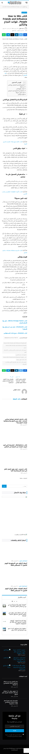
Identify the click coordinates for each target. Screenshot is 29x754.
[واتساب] (4, 34)
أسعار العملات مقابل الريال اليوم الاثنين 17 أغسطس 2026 (16, 589)
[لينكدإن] (17, 34)
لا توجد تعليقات (20, 31)
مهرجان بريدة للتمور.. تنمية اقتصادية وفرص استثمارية (8, 381)
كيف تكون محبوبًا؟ (20, 93)
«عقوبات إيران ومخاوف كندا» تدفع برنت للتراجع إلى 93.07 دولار (17, 629)
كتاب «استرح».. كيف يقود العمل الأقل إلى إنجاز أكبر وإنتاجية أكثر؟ (15, 470)
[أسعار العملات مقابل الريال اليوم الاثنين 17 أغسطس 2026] (14, 576)
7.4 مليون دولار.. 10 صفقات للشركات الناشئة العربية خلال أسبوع (10, 692)
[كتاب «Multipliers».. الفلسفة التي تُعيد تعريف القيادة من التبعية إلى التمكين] (14, 435)
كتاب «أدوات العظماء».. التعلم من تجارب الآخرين (14, 192)
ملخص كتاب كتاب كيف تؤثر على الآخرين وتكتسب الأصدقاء (15, 363)
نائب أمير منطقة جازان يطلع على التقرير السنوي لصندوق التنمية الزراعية (17, 614)
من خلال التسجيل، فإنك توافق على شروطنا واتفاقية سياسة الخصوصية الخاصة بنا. (13, 735)
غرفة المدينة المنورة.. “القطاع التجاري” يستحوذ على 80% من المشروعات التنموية (18, 622)
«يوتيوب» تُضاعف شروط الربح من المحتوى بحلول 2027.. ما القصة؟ (19, 652)
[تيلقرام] (8, 34)
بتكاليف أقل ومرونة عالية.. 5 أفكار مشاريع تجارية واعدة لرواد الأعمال (18, 667)
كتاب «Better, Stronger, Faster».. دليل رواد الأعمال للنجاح (14, 322)
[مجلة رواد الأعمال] (14, 2)
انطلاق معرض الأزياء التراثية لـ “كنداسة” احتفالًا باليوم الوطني (21, 381)
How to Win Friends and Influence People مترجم (16, 346)
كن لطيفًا (22, 87)
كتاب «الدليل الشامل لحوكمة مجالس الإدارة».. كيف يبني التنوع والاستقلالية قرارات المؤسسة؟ (15, 421)
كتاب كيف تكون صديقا (21, 360)
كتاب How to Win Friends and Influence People (14, 357)
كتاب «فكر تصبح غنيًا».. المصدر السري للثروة (15, 142)
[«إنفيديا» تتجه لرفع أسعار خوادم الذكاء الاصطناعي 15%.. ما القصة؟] (23, 703)
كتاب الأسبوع (24, 12)
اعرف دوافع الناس (20, 89)
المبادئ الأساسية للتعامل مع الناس (16, 85)
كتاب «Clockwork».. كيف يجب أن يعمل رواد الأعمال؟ (14, 328)
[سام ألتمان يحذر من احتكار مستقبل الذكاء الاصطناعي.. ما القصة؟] (23, 684)
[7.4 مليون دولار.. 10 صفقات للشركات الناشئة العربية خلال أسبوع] (23, 693)
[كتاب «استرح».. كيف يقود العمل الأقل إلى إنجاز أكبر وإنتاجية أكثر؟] (14, 459)
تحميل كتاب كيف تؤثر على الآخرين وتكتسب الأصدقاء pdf (15, 351)
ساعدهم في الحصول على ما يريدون (16, 91)
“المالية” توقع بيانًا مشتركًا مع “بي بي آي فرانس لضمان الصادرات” (17, 606)
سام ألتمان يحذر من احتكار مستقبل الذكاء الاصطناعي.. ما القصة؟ (10, 683)
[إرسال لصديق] (12, 34)
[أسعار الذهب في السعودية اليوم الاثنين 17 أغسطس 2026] (14, 551)
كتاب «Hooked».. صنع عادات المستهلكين (15, 333)
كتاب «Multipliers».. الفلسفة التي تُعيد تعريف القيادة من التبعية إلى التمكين (15, 446)
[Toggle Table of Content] (23, 82)
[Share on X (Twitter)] (21, 34)
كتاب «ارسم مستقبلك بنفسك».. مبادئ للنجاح (15, 251)
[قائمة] (26, 2)
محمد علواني (21, 28)
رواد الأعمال (25, 7)
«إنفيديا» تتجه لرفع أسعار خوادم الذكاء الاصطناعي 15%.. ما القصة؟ (11, 702)
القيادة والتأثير (21, 94)
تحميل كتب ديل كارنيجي (21, 355)
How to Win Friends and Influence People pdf (15, 343)
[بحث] (2, 2)
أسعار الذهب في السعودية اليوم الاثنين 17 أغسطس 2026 (16, 564)
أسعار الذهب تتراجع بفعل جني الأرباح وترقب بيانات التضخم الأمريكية (19, 659)
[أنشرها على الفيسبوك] (25, 34)
